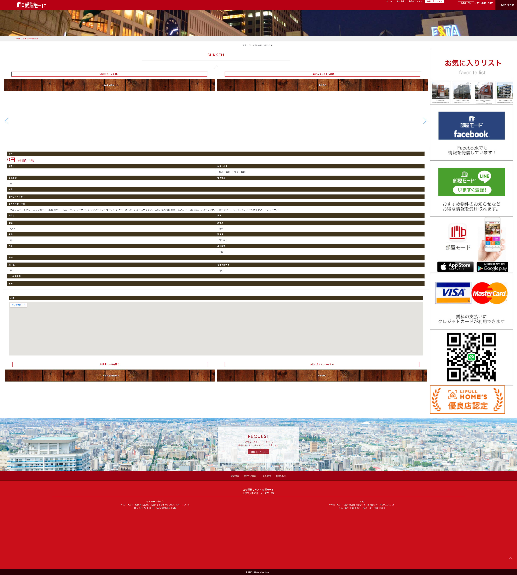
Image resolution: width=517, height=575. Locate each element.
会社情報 (400, 1)
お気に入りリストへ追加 (322, 74)
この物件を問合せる (109, 85)
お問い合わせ (507, 4)
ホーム (389, 1)
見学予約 (322, 85)
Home (17, 38)
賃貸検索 (235, 476)
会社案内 (267, 476)
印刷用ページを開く (109, 74)
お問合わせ (281, 476)
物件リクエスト (415, 1)
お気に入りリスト (434, 1)
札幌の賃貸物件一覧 (30, 38)
